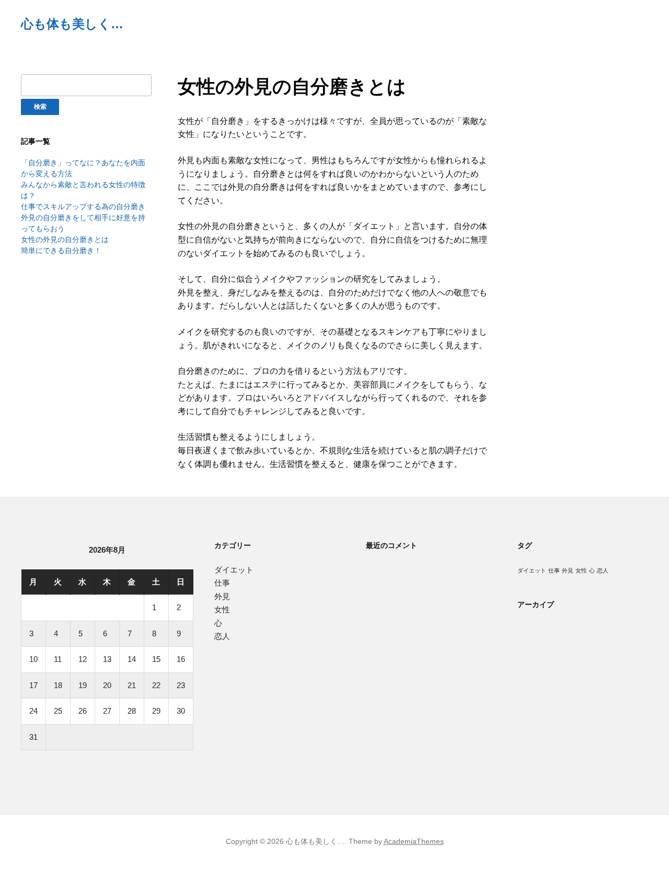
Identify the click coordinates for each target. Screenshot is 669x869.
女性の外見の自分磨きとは (65, 239)
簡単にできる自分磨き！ (61, 250)
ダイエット (233, 569)
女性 (222, 609)
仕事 (222, 582)
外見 (222, 596)
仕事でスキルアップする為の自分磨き (83, 206)
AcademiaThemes (414, 841)
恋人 (222, 636)
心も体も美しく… (72, 24)
